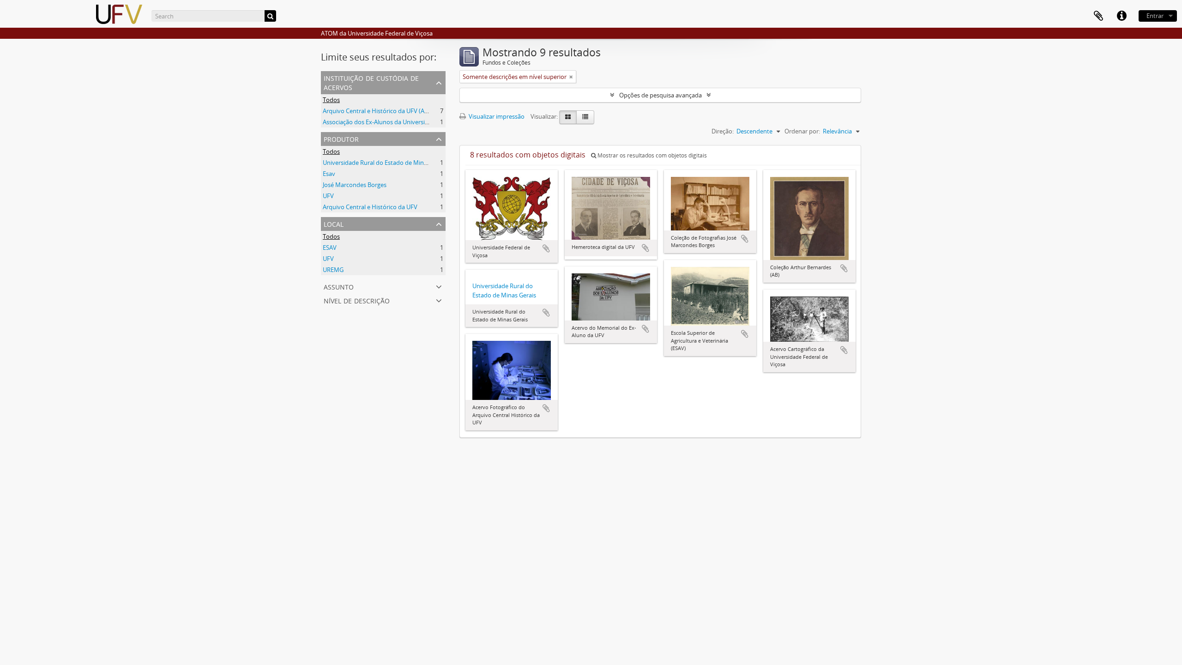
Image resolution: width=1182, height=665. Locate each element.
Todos (331, 100)
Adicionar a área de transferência (546, 248)
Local (334, 223)
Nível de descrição (357, 300)
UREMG (333, 270)
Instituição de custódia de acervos (371, 82)
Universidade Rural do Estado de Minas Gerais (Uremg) (397, 162)
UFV (328, 196)
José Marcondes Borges (354, 185)
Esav (329, 173)
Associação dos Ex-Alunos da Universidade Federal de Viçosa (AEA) (413, 122)
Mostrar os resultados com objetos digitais (651, 155)
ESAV (330, 247)
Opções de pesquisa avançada (660, 95)
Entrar (1155, 16)
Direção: (723, 131)
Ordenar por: (802, 131)
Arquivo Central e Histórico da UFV (370, 207)
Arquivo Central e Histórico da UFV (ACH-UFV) (385, 111)
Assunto (339, 286)
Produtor (341, 138)
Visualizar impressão (496, 116)
